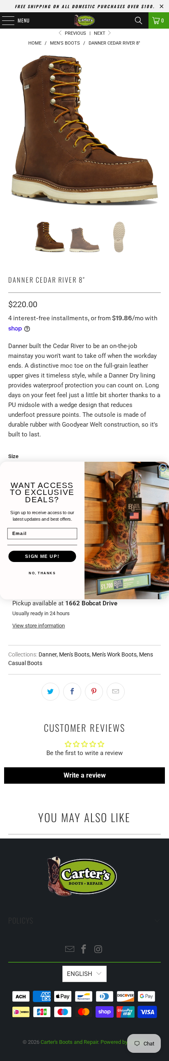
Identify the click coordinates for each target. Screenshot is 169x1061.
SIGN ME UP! (42, 556)
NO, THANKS (42, 573)
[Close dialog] (163, 468)
